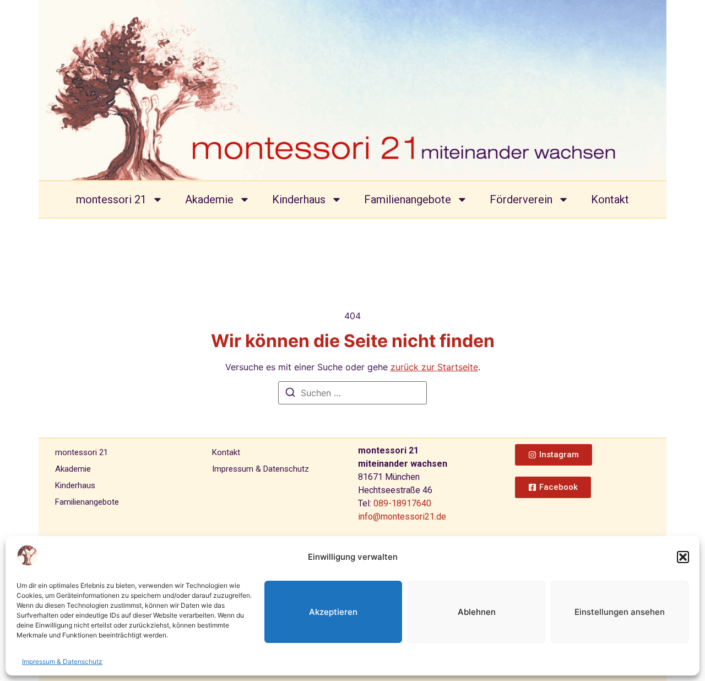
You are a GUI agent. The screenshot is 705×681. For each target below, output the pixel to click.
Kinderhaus (299, 199)
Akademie (209, 199)
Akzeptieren (333, 612)
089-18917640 (402, 503)
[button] (682, 557)
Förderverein (521, 199)
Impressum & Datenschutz (62, 661)
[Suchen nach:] (352, 392)
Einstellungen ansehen (619, 612)
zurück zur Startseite (434, 366)
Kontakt (610, 199)
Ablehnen (477, 612)
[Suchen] (290, 394)
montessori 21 (111, 199)
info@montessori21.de (402, 516)
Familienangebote (407, 199)
